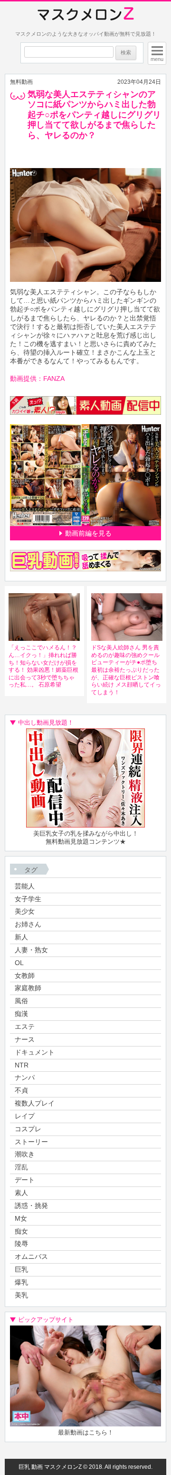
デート (25, 1180)
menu (157, 59)
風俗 (21, 1001)
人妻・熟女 (31, 950)
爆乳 (21, 1282)
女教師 (25, 975)
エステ (25, 1026)
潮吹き (25, 1154)
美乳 (21, 1295)
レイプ (25, 1116)
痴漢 (21, 1013)
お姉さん (28, 924)
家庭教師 (28, 988)
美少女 (25, 911)
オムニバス (31, 1256)
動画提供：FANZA (37, 378)
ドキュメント (35, 1052)
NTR (21, 1065)
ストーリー (31, 1142)
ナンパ (25, 1077)
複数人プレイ (35, 1103)
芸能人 (25, 886)
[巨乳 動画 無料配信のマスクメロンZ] (86, 14)
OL (19, 963)
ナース (25, 1039)
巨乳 (21, 1269)
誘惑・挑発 (31, 1205)
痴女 (21, 1231)
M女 (21, 1218)
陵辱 (21, 1243)
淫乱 (21, 1167)
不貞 (21, 1090)
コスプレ (28, 1129)
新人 (21, 937)
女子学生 (28, 899)
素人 (21, 1192)
